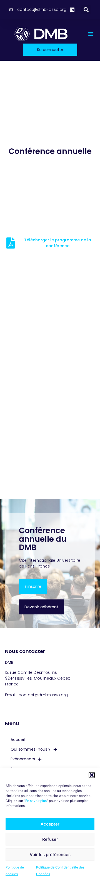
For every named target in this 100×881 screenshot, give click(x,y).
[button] (91, 775)
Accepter (50, 824)
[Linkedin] (72, 9)
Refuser (50, 839)
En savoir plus (36, 801)
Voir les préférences (50, 854)
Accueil (18, 739)
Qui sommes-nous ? (31, 749)
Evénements (23, 759)
